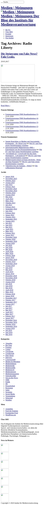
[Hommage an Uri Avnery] (5, 468)
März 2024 (9, 201)
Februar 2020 (10, 255)
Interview (8, 358)
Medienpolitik (10, 368)
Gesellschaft (9, 353)
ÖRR (7, 380)
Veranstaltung (10, 396)
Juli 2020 (8, 245)
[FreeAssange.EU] (5, 484)
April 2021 (9, 229)
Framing (8, 347)
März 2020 (9, 253)
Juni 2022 (8, 211)
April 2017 (9, 312)
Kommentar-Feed (11, 413)
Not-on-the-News (11, 378)
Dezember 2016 (11, 320)
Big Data (8, 345)
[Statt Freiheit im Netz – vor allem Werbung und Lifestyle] (5, 493)
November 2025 (11, 179)
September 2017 (11, 302)
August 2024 (10, 195)
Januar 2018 (9, 296)
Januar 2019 (9, 274)
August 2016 (10, 328)
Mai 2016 (8, 334)
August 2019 (10, 266)
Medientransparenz (12, 374)
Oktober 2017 (10, 300)
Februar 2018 (10, 294)
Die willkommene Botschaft (21, 167)
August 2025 (10, 183)
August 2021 (10, 221)
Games (7, 349)
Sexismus (8, 392)
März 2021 (9, 231)
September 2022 (11, 209)
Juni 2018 (8, 286)
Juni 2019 (8, 268)
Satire (7, 390)
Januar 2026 (9, 177)
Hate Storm (9, 356)
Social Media (10, 394)
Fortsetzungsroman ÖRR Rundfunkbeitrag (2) (21, 126)
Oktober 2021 (10, 217)
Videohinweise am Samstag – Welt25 (18, 166)
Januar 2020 (9, 258)
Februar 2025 (10, 187)
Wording (8, 400)
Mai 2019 (8, 270)
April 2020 (9, 251)
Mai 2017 (8, 310)
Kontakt (8, 34)
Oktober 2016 (10, 324)
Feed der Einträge (11, 411)
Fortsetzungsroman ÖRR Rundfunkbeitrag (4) (21, 118)
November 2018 (11, 278)
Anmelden (9, 409)
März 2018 (9, 292)
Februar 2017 (10, 316)
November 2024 (11, 191)
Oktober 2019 (10, 262)
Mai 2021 (8, 227)
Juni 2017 (8, 308)
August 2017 (10, 304)
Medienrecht (9, 370)
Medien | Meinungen (17, 8)
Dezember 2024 (11, 189)
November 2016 (11, 322)
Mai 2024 (8, 197)
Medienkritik (10, 366)
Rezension (9, 388)
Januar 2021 (9, 235)
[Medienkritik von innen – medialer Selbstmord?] (5, 459)
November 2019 (11, 260)
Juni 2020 (8, 247)
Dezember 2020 (11, 237)
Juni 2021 (8, 225)
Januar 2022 (9, 215)
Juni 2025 (8, 185)
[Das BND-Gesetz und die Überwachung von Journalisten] (5, 476)
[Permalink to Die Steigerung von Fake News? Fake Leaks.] (18, 82)
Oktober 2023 (10, 203)
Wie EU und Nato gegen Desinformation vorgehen (23, 144)
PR (6, 384)
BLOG (7, 30)
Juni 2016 (8, 332)
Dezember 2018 (11, 276)
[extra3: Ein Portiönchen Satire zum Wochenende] (5, 501)
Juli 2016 (8, 330)
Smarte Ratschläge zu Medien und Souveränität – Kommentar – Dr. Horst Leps (23, 142)
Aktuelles (8, 343)
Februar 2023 (10, 207)
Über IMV (9, 32)
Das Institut (9, 38)
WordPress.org (10, 415)
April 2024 (9, 199)
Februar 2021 (10, 233)
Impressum (9, 36)
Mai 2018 (8, 288)
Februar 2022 (10, 213)
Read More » (5, 106)
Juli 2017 (8, 306)
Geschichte (9, 351)
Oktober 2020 (10, 239)
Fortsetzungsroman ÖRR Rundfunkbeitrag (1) (21, 131)
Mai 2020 (8, 249)
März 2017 (9, 314)
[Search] (2, 2)
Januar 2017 (9, 318)
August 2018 (10, 282)
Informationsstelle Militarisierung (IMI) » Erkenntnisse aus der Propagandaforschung (20, 149)
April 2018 (9, 290)
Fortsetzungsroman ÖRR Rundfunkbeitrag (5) (21, 114)
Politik (7, 382)
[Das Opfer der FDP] (5, 451)
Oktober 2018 (10, 280)
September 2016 (11, 326)
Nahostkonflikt (10, 376)
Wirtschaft (9, 398)
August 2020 (10, 243)
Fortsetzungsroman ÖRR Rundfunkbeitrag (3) (21, 122)
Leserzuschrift (10, 360)
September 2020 (11, 241)
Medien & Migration (12, 362)
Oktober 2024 (10, 193)
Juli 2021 (8, 223)
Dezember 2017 (11, 298)
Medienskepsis (10, 372)
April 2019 (9, 272)
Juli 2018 (8, 284)
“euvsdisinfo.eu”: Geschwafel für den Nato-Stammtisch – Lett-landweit (21, 155)
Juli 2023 (8, 205)
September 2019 (11, 264)
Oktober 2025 (10, 181)
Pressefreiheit (10, 386)
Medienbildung (10, 364)
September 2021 (11, 219)
